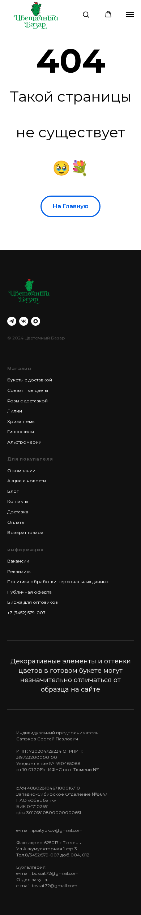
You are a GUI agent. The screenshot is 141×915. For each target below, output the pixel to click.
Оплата (15, 522)
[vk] (23, 321)
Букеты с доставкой (29, 379)
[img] (36, 15)
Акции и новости (26, 480)
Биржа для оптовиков (32, 602)
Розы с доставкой (27, 400)
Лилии (14, 411)
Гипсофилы (20, 431)
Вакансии (18, 561)
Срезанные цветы (27, 390)
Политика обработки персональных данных (57, 581)
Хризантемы (21, 421)
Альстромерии (24, 442)
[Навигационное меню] (130, 14)
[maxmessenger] (35, 321)
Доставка (17, 511)
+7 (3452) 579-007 (26, 612)
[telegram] (11, 321)
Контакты (17, 501)
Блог (13, 491)
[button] (85, 14)
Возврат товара (25, 532)
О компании (21, 470)
